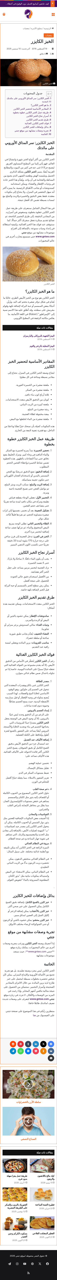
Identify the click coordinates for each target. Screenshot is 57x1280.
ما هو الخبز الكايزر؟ (40, 105)
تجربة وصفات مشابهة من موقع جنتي (32, 130)
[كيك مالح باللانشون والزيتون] (42, 1166)
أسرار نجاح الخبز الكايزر (37, 116)
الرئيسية (48, 28)
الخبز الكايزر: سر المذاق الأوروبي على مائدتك (28, 98)
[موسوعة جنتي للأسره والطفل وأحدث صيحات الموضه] (28, 14)
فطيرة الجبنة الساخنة (44, 1204)
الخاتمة (44, 134)
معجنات (26, 28)
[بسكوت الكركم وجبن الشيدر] (15, 1223)
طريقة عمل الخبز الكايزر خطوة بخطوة (31, 112)
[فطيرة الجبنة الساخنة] (42, 1194)
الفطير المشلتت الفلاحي (43, 1233)
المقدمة (45, 101)
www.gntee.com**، (35, 951)
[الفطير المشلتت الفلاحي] (42, 1223)
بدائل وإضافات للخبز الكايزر (36, 127)
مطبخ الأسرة (36, 28)
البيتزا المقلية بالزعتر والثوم (42, 346)
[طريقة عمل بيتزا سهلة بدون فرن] (15, 1166)
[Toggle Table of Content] (47, 94)
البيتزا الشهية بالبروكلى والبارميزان (38, 335)
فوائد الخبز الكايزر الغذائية (37, 123)
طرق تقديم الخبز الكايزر (37, 119)
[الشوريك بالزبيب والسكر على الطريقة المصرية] (15, 1194)
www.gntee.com (45, 236)
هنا (34, 1015)
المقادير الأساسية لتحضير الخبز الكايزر (31, 109)
